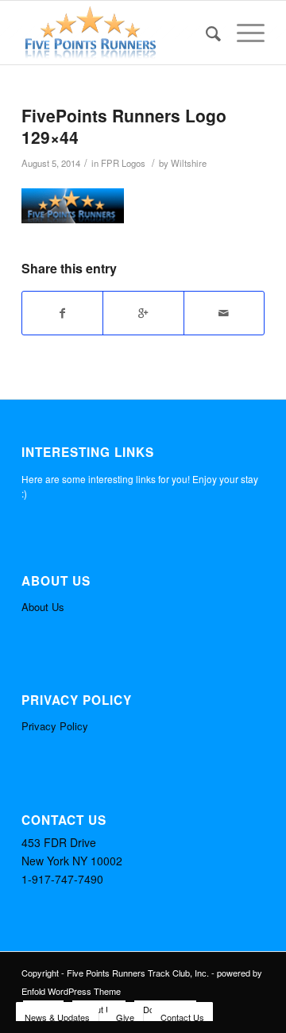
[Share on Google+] (143, 313)
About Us (42, 606)
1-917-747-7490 (62, 879)
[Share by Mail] (224, 313)
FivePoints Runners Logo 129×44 (123, 126)
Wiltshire (189, 163)
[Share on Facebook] (62, 313)
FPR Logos (123, 163)
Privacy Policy (54, 725)
